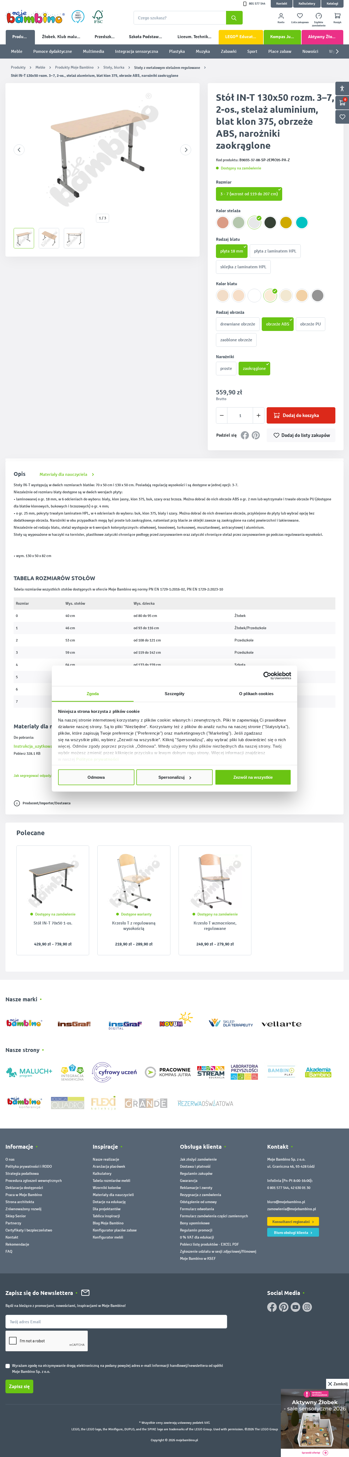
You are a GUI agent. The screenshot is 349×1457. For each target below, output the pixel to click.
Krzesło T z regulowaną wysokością (134, 925)
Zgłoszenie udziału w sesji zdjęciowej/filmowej (218, 1251)
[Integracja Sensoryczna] (72, 1072)
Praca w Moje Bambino (23, 1195)
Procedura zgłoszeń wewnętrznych (33, 1180)
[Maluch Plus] (29, 1072)
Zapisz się (19, 1386)
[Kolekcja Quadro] (67, 1102)
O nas (9, 1159)
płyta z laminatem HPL (275, 251)
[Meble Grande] (146, 1102)
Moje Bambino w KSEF (198, 1258)
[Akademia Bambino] (318, 1072)
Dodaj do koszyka (301, 415)
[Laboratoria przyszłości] (244, 1072)
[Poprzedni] (19, 149)
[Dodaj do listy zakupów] (74, 858)
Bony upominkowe (195, 1223)
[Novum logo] (180, 1021)
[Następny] (185, 149)
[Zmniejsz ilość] (222, 415)
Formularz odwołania (197, 1209)
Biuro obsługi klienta (291, 1232)
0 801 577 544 (278, 1187)
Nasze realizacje (106, 1159)
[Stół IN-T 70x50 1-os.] (53, 881)
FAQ (8, 1251)
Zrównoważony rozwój (23, 1209)
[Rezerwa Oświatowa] (205, 1102)
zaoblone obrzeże (236, 339)
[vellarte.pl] (281, 1021)
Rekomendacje (17, 1244)
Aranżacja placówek (109, 1166)
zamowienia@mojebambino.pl (291, 1209)
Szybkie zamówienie (319, 24)
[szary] (317, 295)
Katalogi (332, 4)
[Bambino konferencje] (25, 1102)
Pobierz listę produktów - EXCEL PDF (209, 1244)
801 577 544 (257, 4)
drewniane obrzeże (237, 324)
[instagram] (307, 1307)
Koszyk (337, 22)
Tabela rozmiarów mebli (111, 1180)
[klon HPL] (223, 295)
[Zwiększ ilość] (258, 415)
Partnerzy (13, 1223)
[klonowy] (270, 295)
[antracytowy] (270, 222)
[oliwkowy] (238, 222)
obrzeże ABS (277, 324)
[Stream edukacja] (210, 1072)
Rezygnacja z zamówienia (200, 1195)
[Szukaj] (234, 18)
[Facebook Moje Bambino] (272, 1307)
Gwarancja (188, 1180)
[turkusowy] (302, 222)
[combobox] (188, 18)
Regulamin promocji (196, 1230)
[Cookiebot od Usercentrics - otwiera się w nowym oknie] (267, 676)
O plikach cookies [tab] (256, 693)
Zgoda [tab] (93, 693)
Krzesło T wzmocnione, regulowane (215, 925)
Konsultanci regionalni (291, 1221)
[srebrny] (254, 222)
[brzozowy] (286, 295)
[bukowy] (302, 295)
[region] (102, 169)
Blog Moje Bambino (108, 1223)
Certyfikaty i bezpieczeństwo (28, 1230)
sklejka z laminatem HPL (243, 266)
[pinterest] (283, 1307)
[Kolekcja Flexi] (103, 1102)
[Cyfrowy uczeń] (115, 1072)
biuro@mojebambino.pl (286, 1202)
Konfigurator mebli (108, 1237)
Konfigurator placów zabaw (115, 1230)
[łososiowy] (223, 222)
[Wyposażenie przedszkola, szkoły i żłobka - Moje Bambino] (35, 16)
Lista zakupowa (300, 22)
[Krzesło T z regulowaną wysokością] (134, 881)
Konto (281, 22)
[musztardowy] (286, 222)
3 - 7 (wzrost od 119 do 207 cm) (249, 193)
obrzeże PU (310, 324)
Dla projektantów (107, 1209)
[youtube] (295, 1307)
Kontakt (281, 4)
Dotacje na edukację (109, 1202)
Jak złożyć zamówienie (198, 1159)
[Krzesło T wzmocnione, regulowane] (215, 881)
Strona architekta (19, 1202)
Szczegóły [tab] (175, 693)
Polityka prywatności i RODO (28, 1166)
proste (226, 368)
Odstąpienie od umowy (198, 1202)
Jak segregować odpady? (34, 775)
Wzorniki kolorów (107, 1187)
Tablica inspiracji (106, 1216)
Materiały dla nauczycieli (113, 1195)
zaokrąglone (254, 368)
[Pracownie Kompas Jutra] (168, 1072)
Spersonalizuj (171, 777)
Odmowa (96, 777)
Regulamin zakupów (196, 1173)
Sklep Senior (15, 1216)
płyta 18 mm (231, 251)
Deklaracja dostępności (24, 1187)
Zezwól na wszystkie (253, 777)
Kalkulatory (307, 4)
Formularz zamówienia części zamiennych (214, 1216)
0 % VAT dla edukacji (197, 1237)
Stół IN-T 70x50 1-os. (53, 923)
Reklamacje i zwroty (196, 1187)
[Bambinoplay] (281, 1072)
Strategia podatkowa (22, 1173)
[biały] (254, 295)
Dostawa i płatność (195, 1166)
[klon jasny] (238, 295)
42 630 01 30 (300, 1187)
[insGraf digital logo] (129, 1021)
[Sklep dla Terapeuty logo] (231, 1021)
